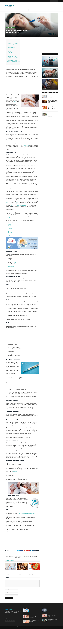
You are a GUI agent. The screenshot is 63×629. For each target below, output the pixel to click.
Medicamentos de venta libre (13, 57)
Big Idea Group (27, 626)
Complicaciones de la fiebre (12, 48)
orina (32, 154)
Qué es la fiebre (10, 42)
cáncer (27, 207)
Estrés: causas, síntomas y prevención (52, 620)
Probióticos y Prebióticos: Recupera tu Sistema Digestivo (9, 572)
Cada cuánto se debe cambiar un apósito (34, 621)
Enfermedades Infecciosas (10, 27)
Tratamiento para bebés (12, 60)
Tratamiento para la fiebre (11, 56)
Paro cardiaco (10, 229)
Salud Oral (44, 10)
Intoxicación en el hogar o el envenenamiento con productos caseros (48, 74)
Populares (49, 92)
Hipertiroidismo (11, 227)
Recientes (44, 92)
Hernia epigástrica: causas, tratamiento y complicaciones (34, 616)
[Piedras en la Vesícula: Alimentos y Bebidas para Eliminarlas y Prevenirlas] (34, 566)
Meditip (17, 626)
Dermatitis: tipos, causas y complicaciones (30, 556)
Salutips (50, 10)
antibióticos (32, 442)
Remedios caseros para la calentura (13, 61)
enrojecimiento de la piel (11, 147)
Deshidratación (11, 266)
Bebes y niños (32, 10)
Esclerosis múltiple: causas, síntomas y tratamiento (52, 609)
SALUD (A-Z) (8, 10)
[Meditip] (9, 5)
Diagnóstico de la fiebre (11, 55)
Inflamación (10, 228)
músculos (14, 262)
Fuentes (9, 64)
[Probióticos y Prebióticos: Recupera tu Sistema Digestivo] (10, 566)
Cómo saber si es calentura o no (12, 43)
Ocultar (14, 40)
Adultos (10, 52)
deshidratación (34, 467)
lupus (12, 205)
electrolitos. (15, 471)
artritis (33, 203)
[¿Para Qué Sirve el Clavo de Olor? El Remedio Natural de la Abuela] (22, 566)
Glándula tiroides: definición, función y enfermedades (52, 615)
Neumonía (10, 232)
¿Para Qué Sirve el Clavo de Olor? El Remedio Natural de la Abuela (22, 572)
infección (15, 101)
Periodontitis (10, 233)
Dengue (9, 225)
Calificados (54, 92)
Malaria (9, 224)
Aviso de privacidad (55, 626)
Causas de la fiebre (10, 46)
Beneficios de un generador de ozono (50, 64)
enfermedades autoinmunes (24, 203)
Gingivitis (9, 235)
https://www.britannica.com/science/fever (27, 513)
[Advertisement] (40, 5)
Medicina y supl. (15, 10)
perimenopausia (26, 145)
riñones (7, 202)
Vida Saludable (24, 10)
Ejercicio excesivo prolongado (13, 231)
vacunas (17, 202)
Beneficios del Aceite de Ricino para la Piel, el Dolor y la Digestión (53, 114)
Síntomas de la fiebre (11, 47)
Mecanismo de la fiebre (11, 44)
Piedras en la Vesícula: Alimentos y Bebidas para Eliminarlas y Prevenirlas (33, 572)
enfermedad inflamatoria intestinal (21, 205)
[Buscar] (56, 10)
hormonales (18, 207)
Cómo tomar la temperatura (12, 53)
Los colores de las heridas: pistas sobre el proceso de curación (33, 610)
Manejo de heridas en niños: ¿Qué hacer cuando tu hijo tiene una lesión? (50, 86)
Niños (9, 51)
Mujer (38, 10)
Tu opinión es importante (11, 62)
